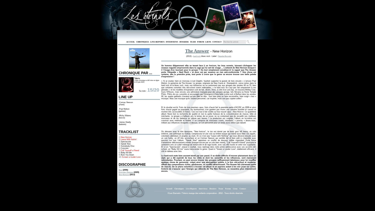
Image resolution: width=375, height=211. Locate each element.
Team (193, 42)
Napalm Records (224, 56)
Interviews (172, 42)
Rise (120, 170)
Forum (200, 42)
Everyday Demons (126, 172)
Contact (217, 42)
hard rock (197, 56)
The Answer (197, 50)
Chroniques (142, 42)
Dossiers (184, 42)
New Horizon (124, 174)
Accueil (130, 42)
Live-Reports (157, 42)
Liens (208, 42)
